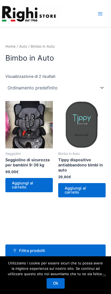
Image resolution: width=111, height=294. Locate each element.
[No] (104, 275)
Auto (23, 46)
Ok (55, 283)
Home (10, 46)
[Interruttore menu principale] (100, 13)
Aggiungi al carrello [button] (22, 185)
